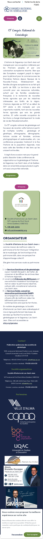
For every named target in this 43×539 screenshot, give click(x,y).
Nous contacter (14, 2)
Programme (10, 175)
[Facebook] (24, 214)
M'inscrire (21, 187)
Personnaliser (17, 535)
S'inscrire (10, 18)
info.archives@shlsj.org (17, 230)
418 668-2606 (13, 227)
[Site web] (19, 214)
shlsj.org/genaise (10, 323)
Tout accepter (32, 535)
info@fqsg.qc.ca (34, 360)
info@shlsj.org (27, 383)
